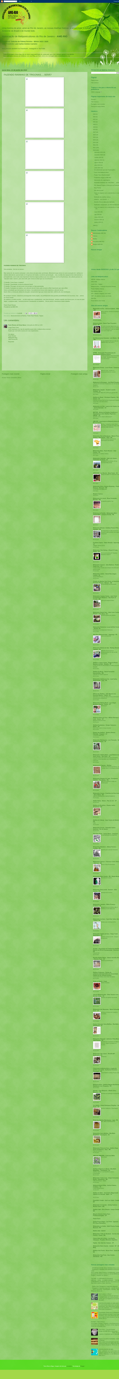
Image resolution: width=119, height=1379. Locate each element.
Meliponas (103, 1056)
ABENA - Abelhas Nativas (98, 279)
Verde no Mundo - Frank (100, 981)
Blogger (82, 1366)
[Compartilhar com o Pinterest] (36, 313)
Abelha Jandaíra (105, 982)
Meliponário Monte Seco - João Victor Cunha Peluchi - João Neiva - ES (106, 613)
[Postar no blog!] (31, 313)
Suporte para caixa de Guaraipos (109, 849)
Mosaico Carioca (98, 494)
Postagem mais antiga (79, 374)
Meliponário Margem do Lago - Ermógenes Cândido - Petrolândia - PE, (105, 779)
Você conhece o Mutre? (105, 1294)
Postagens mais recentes (98, 104)
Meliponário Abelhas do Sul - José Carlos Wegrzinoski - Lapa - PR (105, 679)
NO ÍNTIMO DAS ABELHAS (100, 489)
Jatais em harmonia (106, 636)
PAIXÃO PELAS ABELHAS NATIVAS (104, 202)
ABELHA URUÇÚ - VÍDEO (99, 1180)
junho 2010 (97, 167)
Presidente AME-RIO (98, 241)
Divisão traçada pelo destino (108, 615)
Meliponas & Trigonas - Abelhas (102, 765)
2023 (94, 116)
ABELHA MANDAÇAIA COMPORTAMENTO (104, 796)
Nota (94, 823)
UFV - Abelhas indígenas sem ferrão (101, 293)
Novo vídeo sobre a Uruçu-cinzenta (102, 728)
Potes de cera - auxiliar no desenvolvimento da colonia (108, 371)
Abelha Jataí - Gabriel (99, 1230)
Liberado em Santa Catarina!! (100, 674)
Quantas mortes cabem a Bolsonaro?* (102, 416)
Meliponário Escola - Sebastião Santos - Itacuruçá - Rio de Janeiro (104, 828)
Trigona (41, 315)
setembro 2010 (98, 160)
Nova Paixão (97, 188)
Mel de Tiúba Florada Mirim (108, 864)
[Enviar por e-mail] (29, 313)
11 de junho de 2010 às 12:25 (34, 325)
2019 (94, 127)
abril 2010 (97, 214)
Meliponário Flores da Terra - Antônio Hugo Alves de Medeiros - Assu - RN (105, 1148)
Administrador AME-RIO (99, 233)
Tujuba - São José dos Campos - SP (103, 1243)
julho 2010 (97, 165)
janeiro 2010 (97, 222)
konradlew (69, 1366)
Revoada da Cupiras (106, 877)
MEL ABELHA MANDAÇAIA (108, 1121)
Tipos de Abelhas (97, 1151)
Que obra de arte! (98, 190)
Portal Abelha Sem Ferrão (98, 300)
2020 (94, 124)
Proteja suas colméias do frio (108, 922)
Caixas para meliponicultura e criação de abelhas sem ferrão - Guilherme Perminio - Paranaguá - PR (105, 1070)
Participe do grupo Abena (98, 106)
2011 (94, 147)
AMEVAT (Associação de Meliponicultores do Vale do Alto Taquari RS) (109, 652)
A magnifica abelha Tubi (107, 501)
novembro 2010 (98, 155)
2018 (94, 129)
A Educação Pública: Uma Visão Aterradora (104, 976)
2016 (94, 134)
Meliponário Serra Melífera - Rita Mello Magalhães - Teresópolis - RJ (104, 1134)
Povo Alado (104, 1157)
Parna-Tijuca (96, 1218)
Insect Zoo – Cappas (96, 284)
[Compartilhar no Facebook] (35, 313)
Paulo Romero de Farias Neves (17, 325)
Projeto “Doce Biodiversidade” (102, 175)
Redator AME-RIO (98, 244)
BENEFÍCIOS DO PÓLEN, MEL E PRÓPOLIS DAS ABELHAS (109, 908)
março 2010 (97, 217)
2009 (94, 225)
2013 (94, 142)
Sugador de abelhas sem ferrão (109, 997)
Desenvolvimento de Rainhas (19, 315)
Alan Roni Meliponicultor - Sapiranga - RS (105, 634)
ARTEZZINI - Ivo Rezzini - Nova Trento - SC (105, 473)
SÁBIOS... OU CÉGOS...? (101, 199)
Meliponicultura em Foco (99, 720)
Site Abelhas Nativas (96, 291)
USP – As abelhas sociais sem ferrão (101, 296)
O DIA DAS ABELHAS (98, 735)
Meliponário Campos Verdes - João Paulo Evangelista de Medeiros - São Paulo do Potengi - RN (105, 597)
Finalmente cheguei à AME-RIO (102, 177)
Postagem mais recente (10, 374)
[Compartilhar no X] (33, 313)
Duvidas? (93, 99)
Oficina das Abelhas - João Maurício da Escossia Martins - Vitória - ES (104, 694)
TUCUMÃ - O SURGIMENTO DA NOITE (102, 1278)
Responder (11, 341)
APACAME (94, 281)
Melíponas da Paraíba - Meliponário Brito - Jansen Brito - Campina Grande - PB (105, 513)
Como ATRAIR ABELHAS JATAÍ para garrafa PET (105, 392)
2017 (94, 132)
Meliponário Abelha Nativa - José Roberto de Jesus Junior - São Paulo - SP (106, 755)
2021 (94, 122)
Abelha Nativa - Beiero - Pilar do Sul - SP (105, 800)
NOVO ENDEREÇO (98, 576)
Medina (95, 238)
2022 (94, 119)
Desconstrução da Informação (108, 584)
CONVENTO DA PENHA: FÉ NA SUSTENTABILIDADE (109, 462)
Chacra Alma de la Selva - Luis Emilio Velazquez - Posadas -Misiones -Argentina (105, 1239)
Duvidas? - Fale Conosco (98, 1321)
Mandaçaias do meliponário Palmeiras (103, 630)
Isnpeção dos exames (106, 892)
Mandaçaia (104, 705)
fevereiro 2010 (98, 219)
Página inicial (45, 374)
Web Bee (93, 298)
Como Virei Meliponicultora (101, 172)
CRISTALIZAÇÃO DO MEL (106, 1349)
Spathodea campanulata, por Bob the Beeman (106, 204)
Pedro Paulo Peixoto (32, 315)
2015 (94, 137)
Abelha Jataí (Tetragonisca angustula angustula (105, 1286)
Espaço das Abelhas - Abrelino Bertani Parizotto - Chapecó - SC (104, 733)
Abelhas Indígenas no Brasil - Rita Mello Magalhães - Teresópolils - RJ (104, 1169)
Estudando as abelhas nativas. (101, 453)
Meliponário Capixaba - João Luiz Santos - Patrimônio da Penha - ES (105, 459)
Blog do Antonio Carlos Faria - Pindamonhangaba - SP (102, 1214)
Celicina (95, 236)
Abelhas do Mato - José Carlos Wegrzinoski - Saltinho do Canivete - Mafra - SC (106, 1193)
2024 (94, 114)
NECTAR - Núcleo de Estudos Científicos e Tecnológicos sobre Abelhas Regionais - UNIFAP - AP (105, 414)
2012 (94, 145)
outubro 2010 (98, 157)
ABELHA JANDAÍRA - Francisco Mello (104, 1155)
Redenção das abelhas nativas (102, 197)
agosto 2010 (97, 162)
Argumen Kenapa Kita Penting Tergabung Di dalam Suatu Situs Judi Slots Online (106, 401)
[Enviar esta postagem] (26, 313)
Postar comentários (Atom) (14, 377)
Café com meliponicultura (107, 600)
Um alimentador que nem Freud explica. (105, 170)
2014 (94, 140)
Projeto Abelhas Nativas (97, 289)
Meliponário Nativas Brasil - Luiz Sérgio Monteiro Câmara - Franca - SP (104, 703)
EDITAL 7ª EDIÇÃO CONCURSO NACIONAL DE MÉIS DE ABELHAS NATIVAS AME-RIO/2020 (110, 426)
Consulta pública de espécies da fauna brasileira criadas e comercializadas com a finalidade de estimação (105, 759)
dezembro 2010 (98, 152)
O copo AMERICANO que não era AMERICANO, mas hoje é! (109, 341)
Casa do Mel (96, 953)
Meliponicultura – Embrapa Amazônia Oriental (103, 286)
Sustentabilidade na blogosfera (109, 835)
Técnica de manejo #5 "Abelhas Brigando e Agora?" (109, 553)
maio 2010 (97, 212)
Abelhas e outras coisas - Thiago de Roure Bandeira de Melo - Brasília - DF (105, 663)
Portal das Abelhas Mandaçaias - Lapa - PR (105, 1120)
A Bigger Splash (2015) (99, 545)
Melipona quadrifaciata (107, 960)
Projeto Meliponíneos (98, 1188)
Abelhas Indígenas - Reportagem (109, 1108)
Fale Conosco (95, 82)
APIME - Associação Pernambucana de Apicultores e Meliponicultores (104, 353)
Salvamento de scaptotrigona (102, 180)
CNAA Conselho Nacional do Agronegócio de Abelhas (108, 439)
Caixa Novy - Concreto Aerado (107, 1329)
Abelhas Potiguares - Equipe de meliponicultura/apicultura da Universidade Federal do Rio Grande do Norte (105, 974)
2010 (94, 150)
